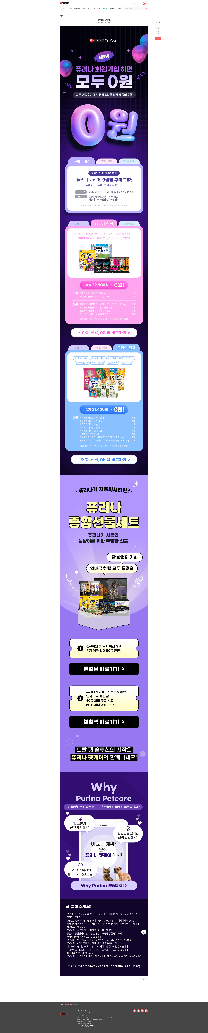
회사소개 (76, 1004)
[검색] (145, 8)
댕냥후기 (105, 8)
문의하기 (158, 36)
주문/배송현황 (158, 31)
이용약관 (62, 1004)
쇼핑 (64, 8)
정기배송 (158, 33)
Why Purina (77, 8)
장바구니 (158, 28)
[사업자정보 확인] (110, 1018)
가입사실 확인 (89, 1023)
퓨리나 (69, 3)
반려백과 (112, 8)
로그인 (133, 3)
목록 (144, 980)
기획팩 (93, 8)
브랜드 (70, 8)
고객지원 (118, 8)
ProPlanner (86, 8)
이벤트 (98, 8)
